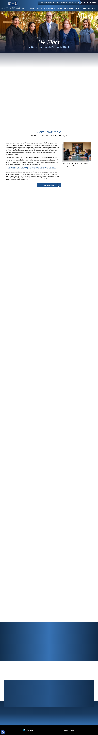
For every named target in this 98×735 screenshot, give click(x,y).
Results (77, 8)
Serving (59, 8)
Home (32, 8)
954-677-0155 (90, 2)
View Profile (15, 577)
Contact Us (91, 8)
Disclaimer (72, 730)
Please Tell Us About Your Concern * (62, 639)
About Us (39, 8)
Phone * (62, 632)
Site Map (66, 730)
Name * (39, 632)
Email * (85, 632)
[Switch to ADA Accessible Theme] (3, 732)
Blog (84, 8)
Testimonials (68, 8)
